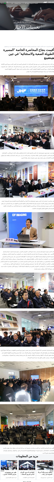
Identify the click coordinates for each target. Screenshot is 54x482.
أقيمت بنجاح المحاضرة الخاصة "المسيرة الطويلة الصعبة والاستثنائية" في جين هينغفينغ (22, 46)
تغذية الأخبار (42, 46)
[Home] (48, 2)
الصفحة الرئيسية (50, 46)
